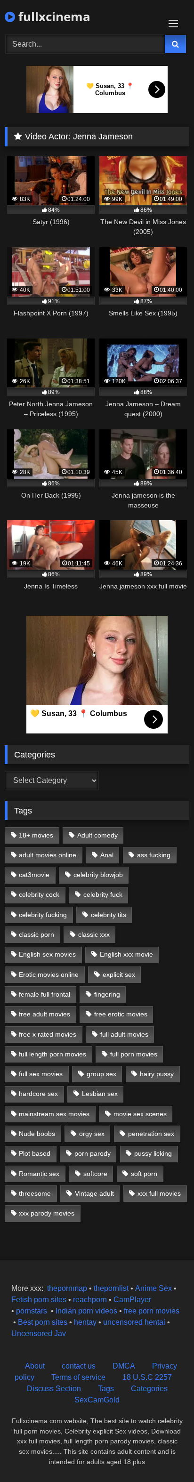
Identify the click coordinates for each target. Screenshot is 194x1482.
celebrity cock (39, 894)
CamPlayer (132, 1300)
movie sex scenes (140, 1114)
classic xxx (94, 934)
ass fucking (153, 855)
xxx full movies (159, 1193)
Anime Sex (153, 1288)
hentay (85, 1322)
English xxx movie (126, 954)
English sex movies (47, 954)
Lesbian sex (100, 1093)
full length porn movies (52, 1054)
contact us (79, 1366)
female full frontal (44, 994)
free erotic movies (120, 1014)
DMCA (124, 1366)
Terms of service (78, 1377)
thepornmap (66, 1288)
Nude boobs (37, 1133)
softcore (95, 1173)
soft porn (144, 1173)
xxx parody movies (46, 1213)
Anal (106, 855)
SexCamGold (97, 1400)
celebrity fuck (102, 894)
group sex (101, 1074)
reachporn (91, 1300)
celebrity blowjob (98, 874)
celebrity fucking (43, 914)
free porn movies (151, 1311)
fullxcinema (52, 16)
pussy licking (153, 1153)
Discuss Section (54, 1389)
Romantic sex (39, 1173)
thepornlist (112, 1288)
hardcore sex (38, 1093)
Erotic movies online (49, 974)
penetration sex (151, 1133)
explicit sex (119, 974)
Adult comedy (97, 835)
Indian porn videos (86, 1311)
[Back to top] (164, 1454)
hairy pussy (157, 1074)
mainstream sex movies (54, 1114)
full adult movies (124, 1034)
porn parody (92, 1153)
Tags (106, 1389)
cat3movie (34, 874)
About (35, 1366)
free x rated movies (47, 1034)
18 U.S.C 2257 (147, 1377)
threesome (35, 1193)
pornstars (31, 1311)
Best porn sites (42, 1322)
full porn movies (133, 1054)
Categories (149, 1389)
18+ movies (36, 835)
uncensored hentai (134, 1322)
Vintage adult (94, 1193)
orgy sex (92, 1133)
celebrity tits (108, 914)
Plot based (34, 1153)
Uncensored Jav (38, 1333)
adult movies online (47, 855)
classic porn (36, 934)
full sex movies (41, 1074)
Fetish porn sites (39, 1300)
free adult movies (44, 1014)
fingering (107, 994)
